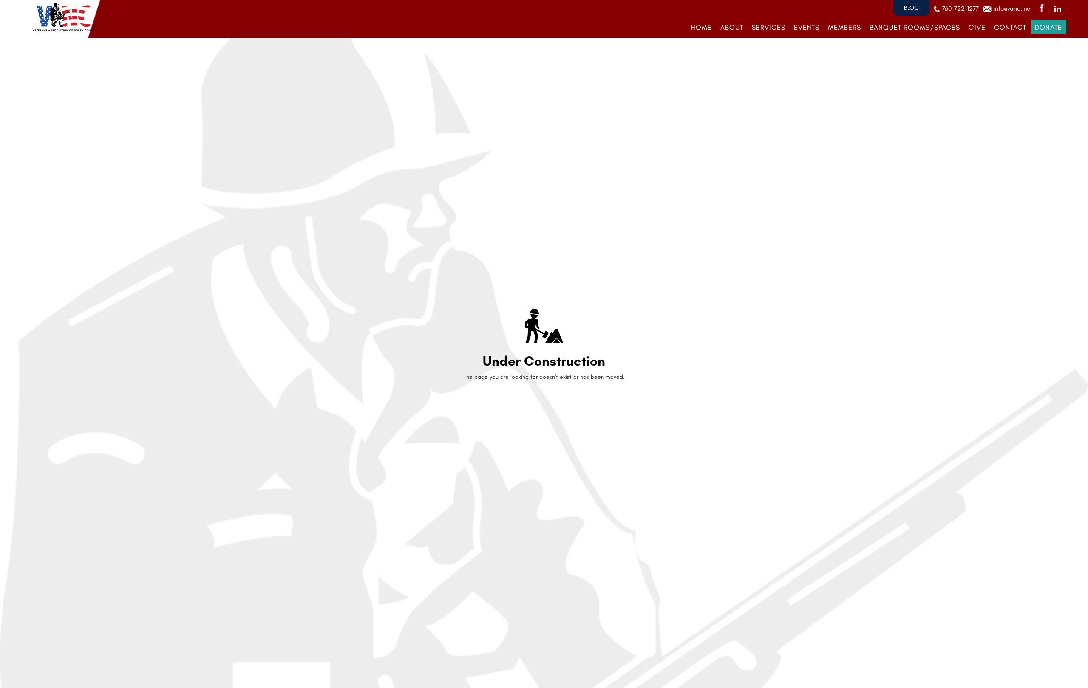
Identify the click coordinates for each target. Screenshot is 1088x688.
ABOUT (731, 27)
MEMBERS (844, 27)
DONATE (1048, 27)
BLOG (911, 7)
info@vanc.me (1012, 8)
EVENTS (806, 27)
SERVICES (768, 27)
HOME (701, 27)
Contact (1010, 27)
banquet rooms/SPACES (915, 27)
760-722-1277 (960, 8)
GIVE (977, 27)
